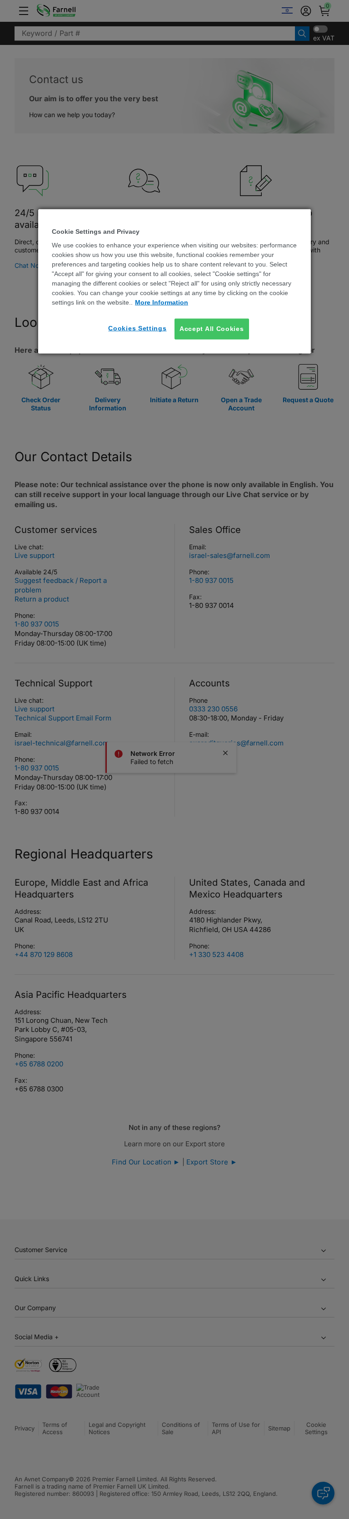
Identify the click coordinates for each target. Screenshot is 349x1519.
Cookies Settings (137, 328)
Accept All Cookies (211, 328)
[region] (174, 281)
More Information (161, 302)
